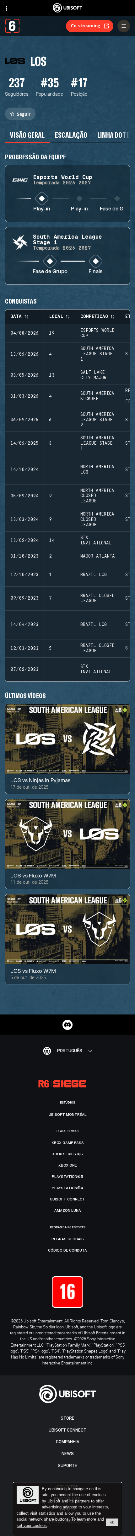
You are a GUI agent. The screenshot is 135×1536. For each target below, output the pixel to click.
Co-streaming (85, 26)
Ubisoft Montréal (68, 1114)
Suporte (67, 1465)
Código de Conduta (67, 1250)
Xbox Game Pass (67, 1143)
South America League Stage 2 (97, 420)
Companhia (67, 1441)
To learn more (84, 1519)
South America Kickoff (97, 396)
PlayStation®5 (67, 1176)
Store (67, 1418)
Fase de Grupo (117, 209)
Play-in (41, 209)
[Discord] (67, 1025)
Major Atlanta (97, 556)
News (68, 1453)
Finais (96, 272)
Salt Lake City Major (93, 375)
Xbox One (67, 1165)
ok (112, 1522)
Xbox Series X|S (67, 1154)
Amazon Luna (67, 1210)
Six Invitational (96, 540)
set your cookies (32, 1525)
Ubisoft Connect (67, 1430)
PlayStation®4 (68, 1188)
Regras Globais (67, 1239)
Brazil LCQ (93, 574)
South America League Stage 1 (97, 354)
